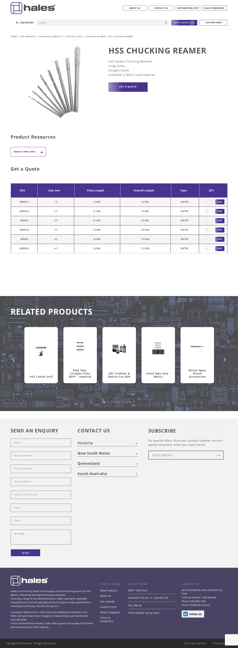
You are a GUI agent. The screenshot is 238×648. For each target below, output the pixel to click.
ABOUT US (135, 8)
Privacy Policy (220, 643)
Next (223, 359)
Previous (14, 359)
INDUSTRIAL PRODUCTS (51, 36)
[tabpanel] (41, 359)
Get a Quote (107, 601)
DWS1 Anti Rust (137, 590)
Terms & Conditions (106, 619)
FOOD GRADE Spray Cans (143, 613)
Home (14, 36)
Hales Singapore (214, 8)
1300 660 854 (208, 597)
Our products (28, 36)
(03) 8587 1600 (197, 601)
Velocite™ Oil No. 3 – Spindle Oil (148, 597)
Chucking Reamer (95, 36)
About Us (105, 596)
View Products (108, 590)
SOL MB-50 (135, 605)
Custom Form (108, 607)
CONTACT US (161, 8)
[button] (166, 22)
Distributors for (187, 8)
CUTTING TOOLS (74, 36)
